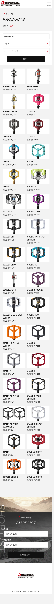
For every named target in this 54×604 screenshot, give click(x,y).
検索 (24, 59)
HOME (5, 26)
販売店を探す (25, 554)
